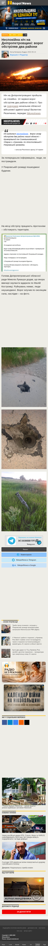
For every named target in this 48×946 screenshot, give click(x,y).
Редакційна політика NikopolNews (14, 928)
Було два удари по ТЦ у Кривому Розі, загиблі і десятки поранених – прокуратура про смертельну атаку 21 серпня (28, 652)
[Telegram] (10, 722)
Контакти (42, 928)
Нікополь (5, 34)
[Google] (15, 722)
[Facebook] (4, 722)
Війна (14, 34)
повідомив (12, 106)
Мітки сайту (28, 931)
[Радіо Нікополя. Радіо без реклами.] (24, 672)
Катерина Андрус (21, 52)
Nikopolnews (34, 113)
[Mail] (26, 722)
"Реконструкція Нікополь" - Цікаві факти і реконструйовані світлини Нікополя (19, 807)
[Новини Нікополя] (19, 3)
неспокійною (22, 134)
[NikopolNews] (24, 541)
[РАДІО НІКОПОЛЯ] (24, 698)
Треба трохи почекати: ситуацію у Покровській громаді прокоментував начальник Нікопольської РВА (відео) (25, 627)
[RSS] (21, 722)
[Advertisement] (24, 199)
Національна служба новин (21, 868)
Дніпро (20, 34)
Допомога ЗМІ (32, 928)
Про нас (19, 931)
